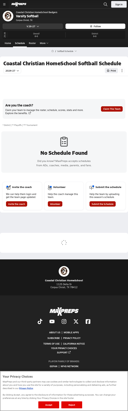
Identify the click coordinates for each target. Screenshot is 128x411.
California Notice (74, 343)
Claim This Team (111, 108)
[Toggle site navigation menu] (4, 4)
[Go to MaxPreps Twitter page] (76, 322)
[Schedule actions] (122, 70)
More (43, 43)
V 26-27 (31, 26)
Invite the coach (16, 204)
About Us (54, 332)
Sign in (118, 4)
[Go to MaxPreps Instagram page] (64, 322)
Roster (32, 43)
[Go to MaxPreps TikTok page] (40, 322)
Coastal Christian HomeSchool (64, 280)
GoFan (53, 366)
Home (8, 43)
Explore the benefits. (16, 113)
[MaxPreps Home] (18, 4)
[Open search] (105, 4)
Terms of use (51, 343)
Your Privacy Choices (64, 348)
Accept (48, 404)
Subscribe (54, 338)
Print (113, 70)
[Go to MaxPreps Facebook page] (88, 322)
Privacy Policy (71, 338)
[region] (64, 391)
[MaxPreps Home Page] (52, 51)
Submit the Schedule (103, 204)
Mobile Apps (71, 332)
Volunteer (55, 204)
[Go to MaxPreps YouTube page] (52, 322)
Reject (71, 404)
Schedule (20, 43)
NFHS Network (69, 366)
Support (62, 352)
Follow (97, 26)
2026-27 (10, 70)
